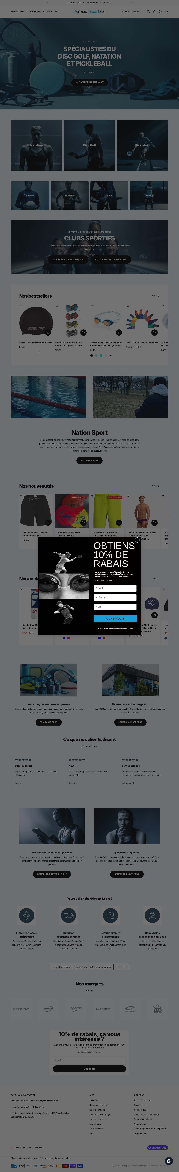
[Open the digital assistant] (169, 1161)
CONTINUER (115, 618)
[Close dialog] (137, 540)
